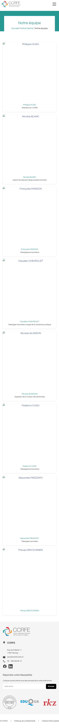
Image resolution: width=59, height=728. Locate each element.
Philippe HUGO (29, 105)
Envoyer (51, 686)
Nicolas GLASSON (29, 394)
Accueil (15, 28)
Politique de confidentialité (24, 721)
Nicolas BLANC (29, 177)
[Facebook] (5, 667)
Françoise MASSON (29, 249)
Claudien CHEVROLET (29, 321)
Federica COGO (29, 466)
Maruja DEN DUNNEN (29, 611)
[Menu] (54, 4)
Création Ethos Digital (50, 721)
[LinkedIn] (11, 667)
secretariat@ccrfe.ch (15, 657)
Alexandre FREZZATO (29, 538)
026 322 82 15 (16, 661)
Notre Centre (26, 28)
